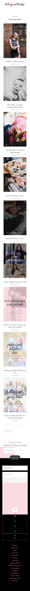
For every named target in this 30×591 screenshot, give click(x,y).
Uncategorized (15, 578)
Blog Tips (15, 548)
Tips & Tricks (15, 576)
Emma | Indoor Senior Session (15, 282)
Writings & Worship (15, 4)
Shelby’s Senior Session (15, 61)
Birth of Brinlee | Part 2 (15, 196)
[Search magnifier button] (15, 510)
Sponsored (15, 573)
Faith (15, 550)
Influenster (15, 555)
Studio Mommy (18, 587)
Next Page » (8, 431)
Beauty (15, 545)
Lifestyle (15, 558)
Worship (15, 581)
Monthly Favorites (15, 565)
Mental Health (15, 563)
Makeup (15, 560)
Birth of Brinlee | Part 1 (15, 238)
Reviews (15, 570)
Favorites (15, 553)
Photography (14, 568)
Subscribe (15, 457)
